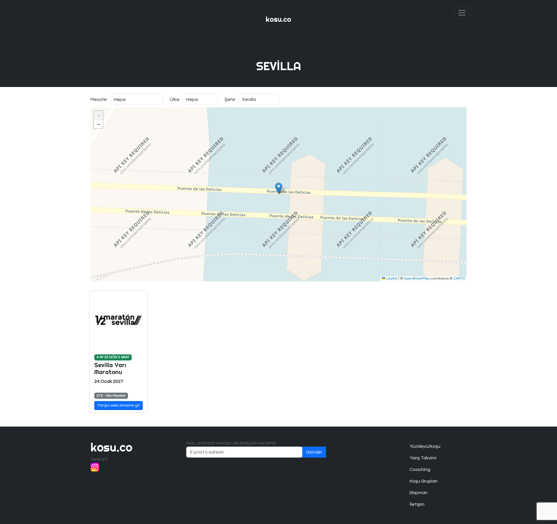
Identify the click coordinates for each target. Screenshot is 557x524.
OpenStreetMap (417, 278)
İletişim (417, 504)
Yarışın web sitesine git (118, 405)
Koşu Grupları (423, 481)
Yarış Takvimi (423, 458)
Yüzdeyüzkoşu (425, 446)
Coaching (420, 469)
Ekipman (419, 492)
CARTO (459, 278)
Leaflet (391, 278)
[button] (278, 188)
